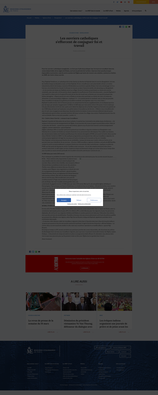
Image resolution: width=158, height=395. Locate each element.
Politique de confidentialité (84, 204)
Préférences (94, 200)
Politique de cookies (72, 204)
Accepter (64, 200)
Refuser (79, 200)
